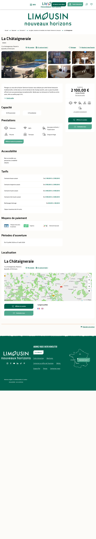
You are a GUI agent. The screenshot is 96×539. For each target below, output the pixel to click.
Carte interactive (38, 358)
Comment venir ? (84, 360)
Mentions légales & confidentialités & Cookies (15, 379)
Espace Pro (36, 368)
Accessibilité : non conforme (16, 382)
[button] (87, 4)
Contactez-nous (55, 368)
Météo (58, 363)
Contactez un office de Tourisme (43, 363)
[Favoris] (91, 4)
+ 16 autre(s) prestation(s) (80, 112)
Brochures (50, 358)
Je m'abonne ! (38, 352)
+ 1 (83, 71)
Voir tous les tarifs (80, 95)
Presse (45, 368)
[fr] (47, 4)
